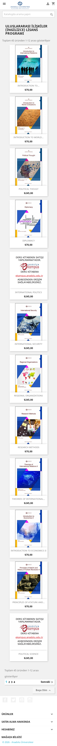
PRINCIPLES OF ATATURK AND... (28, 602)
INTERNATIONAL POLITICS (28, 292)
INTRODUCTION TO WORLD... (28, 137)
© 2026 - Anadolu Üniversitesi (17, 742)
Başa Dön (44, 690)
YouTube (21, 700)
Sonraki (47, 682)
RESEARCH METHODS (28, 447)
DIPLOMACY (28, 240)
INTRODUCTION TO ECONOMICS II (28, 550)
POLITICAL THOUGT (28, 189)
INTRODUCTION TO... (28, 85)
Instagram (30, 700)
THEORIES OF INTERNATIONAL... (28, 498)
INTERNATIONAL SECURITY (28, 344)
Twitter (13, 700)
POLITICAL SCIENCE (28, 653)
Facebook (5, 700)
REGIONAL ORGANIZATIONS (28, 395)
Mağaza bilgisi (12, 737)
